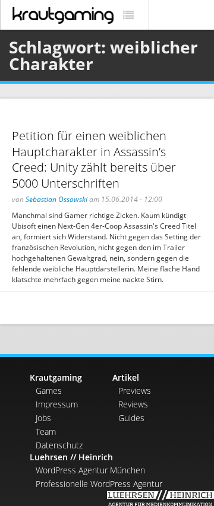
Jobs (43, 417)
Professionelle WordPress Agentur (99, 483)
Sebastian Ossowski (56, 199)
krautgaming (63, 15)
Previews (134, 390)
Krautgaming (56, 377)
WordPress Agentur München (90, 470)
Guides (131, 417)
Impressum (57, 404)
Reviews (133, 404)
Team (46, 431)
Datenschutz (59, 445)
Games (49, 390)
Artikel (125, 377)
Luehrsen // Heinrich (71, 457)
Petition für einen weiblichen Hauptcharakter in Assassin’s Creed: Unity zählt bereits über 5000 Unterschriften (94, 159)
